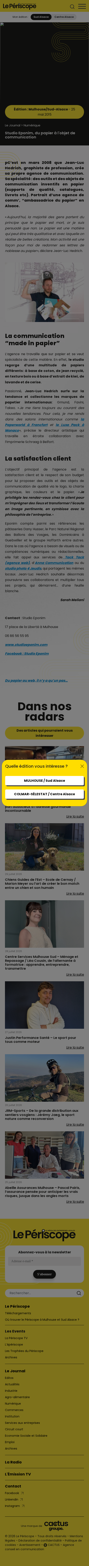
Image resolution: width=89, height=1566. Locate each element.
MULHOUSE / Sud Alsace (44, 780)
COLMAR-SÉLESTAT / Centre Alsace (44, 794)
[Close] (82, 766)
